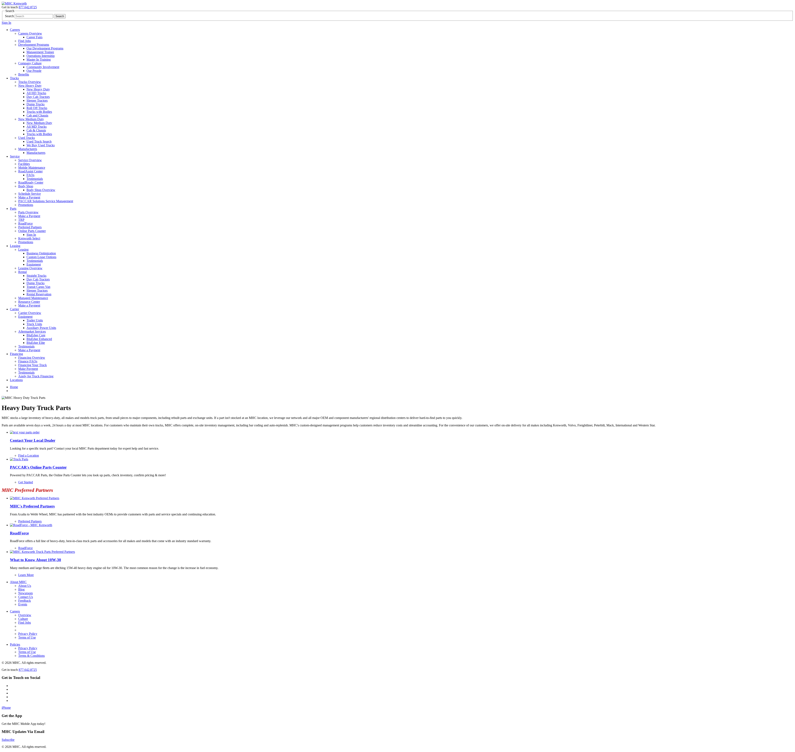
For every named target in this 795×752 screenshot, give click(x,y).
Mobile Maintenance (31, 167)
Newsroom (25, 593)
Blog (21, 589)
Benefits (23, 74)
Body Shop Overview (40, 190)
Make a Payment (29, 197)
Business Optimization (41, 253)
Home (14, 387)
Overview (24, 615)
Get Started (25, 482)
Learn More (26, 575)
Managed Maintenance (33, 298)
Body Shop (25, 186)
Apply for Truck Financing (35, 376)
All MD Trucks (36, 126)
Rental (22, 272)
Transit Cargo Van (38, 287)
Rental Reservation (38, 294)
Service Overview (30, 160)
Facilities (24, 164)
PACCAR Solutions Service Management (45, 201)
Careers (15, 29)
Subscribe (8, 739)
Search (9, 16)
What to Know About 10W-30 (35, 560)
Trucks (14, 78)
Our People (33, 70)
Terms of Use (27, 637)
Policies (15, 644)
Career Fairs (34, 37)
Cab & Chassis (36, 130)
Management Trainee (40, 52)
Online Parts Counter (32, 231)
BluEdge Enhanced (39, 339)
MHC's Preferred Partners (32, 506)
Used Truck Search (39, 141)
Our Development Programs (44, 48)
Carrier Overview (29, 313)
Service (15, 156)
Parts (13, 208)
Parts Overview (28, 212)
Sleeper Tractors (37, 100)
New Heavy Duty (30, 85)
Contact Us (25, 597)
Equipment (33, 264)
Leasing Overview (30, 268)
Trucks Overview (29, 82)
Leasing (15, 246)
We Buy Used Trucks (40, 145)
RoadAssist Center (30, 171)
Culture (23, 619)
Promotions (25, 205)
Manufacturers (27, 149)
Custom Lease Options (41, 257)
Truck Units (34, 324)
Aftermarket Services (32, 331)
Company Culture (30, 63)
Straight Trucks (36, 275)
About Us (24, 585)
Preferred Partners (30, 227)
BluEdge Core (35, 335)
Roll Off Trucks (36, 108)
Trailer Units (34, 320)
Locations (16, 380)
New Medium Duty (31, 119)
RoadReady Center (30, 182)
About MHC (18, 582)
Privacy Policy (27, 633)
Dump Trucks (35, 104)
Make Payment (28, 369)
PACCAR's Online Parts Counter (38, 467)
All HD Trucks (36, 93)
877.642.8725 (28, 7)
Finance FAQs (27, 361)
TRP (21, 219)
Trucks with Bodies (39, 111)
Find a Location (28, 455)
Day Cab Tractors (38, 97)
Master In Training (38, 59)
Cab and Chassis (37, 115)
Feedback (24, 600)
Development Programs (33, 44)
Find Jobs (24, 41)
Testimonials (34, 178)
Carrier (14, 309)
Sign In (6, 22)
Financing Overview (31, 357)
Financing (16, 354)
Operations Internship (40, 56)
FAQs (30, 175)
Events (22, 604)
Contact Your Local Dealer (32, 440)
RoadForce (25, 223)
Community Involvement (42, 67)
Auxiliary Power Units (41, 328)
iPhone (6, 707)
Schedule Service (29, 193)
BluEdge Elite (35, 342)
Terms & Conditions (31, 655)
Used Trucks (26, 138)
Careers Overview (30, 33)
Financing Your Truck (32, 365)
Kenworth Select (29, 238)
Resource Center (29, 301)
